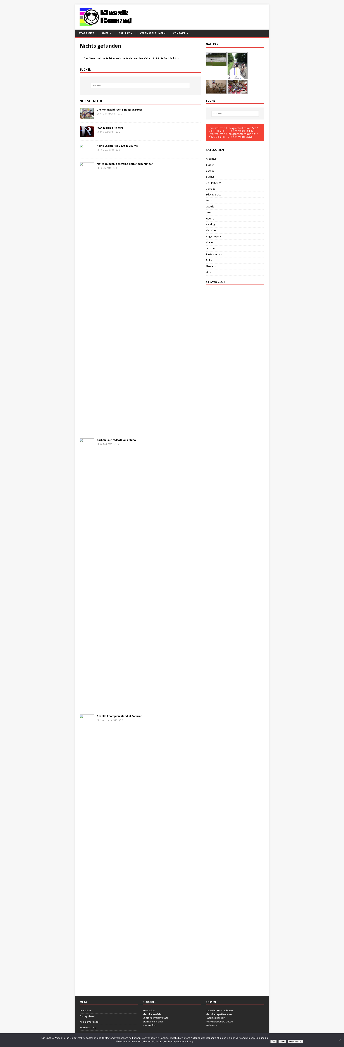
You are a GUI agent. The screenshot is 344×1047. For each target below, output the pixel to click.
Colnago (211, 188)
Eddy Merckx (213, 194)
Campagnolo (213, 182)
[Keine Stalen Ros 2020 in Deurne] (87, 152)
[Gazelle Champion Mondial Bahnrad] (87, 981)
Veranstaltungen (153, 33)
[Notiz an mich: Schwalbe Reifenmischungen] (87, 429)
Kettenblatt (149, 1010)
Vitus (208, 272)
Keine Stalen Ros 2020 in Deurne (117, 145)
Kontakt (179, 33)
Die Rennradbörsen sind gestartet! (119, 109)
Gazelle (210, 206)
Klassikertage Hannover (219, 1014)
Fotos (209, 200)
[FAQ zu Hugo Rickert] (87, 134)
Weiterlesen (295, 1041)
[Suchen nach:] (140, 86)
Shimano (211, 266)
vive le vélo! (149, 1025)
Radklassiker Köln (215, 1017)
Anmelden (85, 1010)
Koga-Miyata (213, 236)
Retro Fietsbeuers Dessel (219, 1021)
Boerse (210, 170)
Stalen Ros (212, 1025)
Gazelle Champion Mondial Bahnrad (119, 716)
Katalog (210, 224)
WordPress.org (88, 1027)
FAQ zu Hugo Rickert (110, 127)
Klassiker (211, 230)
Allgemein (211, 158)
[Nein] (339, 1040)
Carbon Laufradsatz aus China (116, 440)
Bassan (210, 164)
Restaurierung (214, 254)
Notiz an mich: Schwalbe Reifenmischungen (125, 164)
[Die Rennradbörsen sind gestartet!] (87, 116)
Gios (208, 212)
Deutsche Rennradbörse (219, 1010)
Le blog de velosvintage (155, 1017)
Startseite (86, 33)
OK (273, 1041)
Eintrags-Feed (87, 1016)
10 (118, 444)
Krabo (209, 242)
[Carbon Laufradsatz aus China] (87, 705)
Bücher (210, 176)
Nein (282, 1041)
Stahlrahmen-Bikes (153, 1021)
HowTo (210, 218)
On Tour (211, 248)
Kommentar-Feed (89, 1021)
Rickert (210, 260)
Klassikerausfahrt (152, 1014)
